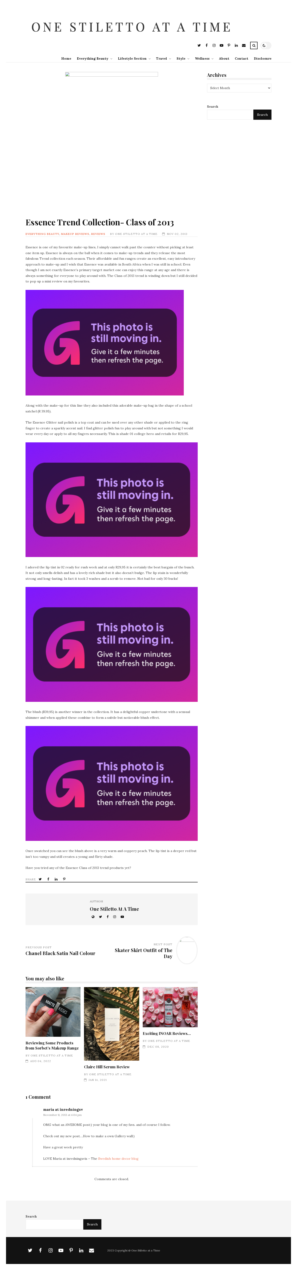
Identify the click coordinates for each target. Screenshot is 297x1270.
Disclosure (262, 58)
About (224, 58)
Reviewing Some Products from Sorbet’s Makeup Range (53, 1012)
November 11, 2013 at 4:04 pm (62, 1115)
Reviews (98, 234)
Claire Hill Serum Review (111, 1024)
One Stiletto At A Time (136, 234)
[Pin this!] (64, 879)
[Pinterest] (228, 46)
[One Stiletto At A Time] (133, 38)
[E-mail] (243, 46)
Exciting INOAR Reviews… (170, 1007)
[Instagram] (214, 46)
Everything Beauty (92, 58)
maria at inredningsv (63, 1109)
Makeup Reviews (75, 234)
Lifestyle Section (132, 58)
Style (181, 58)
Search (212, 106)
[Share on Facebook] (48, 879)
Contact (241, 58)
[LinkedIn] (236, 46)
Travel (161, 58)
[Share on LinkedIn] (56, 879)
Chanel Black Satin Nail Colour (60, 953)
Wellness (202, 58)
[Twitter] (199, 46)
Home (66, 58)
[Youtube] (221, 46)
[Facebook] (206, 46)
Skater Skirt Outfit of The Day (143, 953)
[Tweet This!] (41, 879)
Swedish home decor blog (118, 1159)
